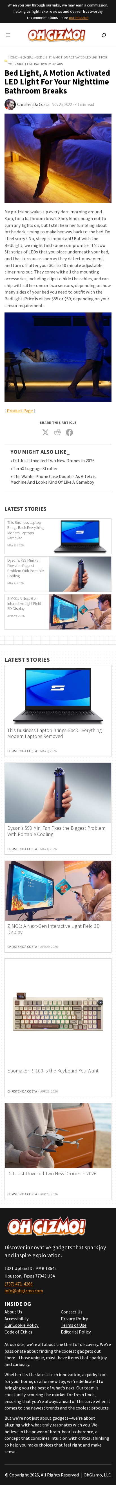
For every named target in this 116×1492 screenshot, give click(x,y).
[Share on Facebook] (69, 432)
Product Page (20, 410)
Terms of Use (73, 1325)
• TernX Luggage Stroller (34, 468)
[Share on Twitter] (45, 432)
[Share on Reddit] (57, 432)
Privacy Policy (74, 1318)
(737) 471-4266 (19, 1284)
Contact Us (71, 1312)
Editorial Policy (76, 1332)
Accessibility (17, 1318)
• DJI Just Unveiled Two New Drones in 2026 (52, 460)
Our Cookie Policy (22, 1325)
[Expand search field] (103, 35)
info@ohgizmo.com (24, 1290)
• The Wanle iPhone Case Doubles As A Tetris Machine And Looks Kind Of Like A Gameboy (53, 479)
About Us (13, 1312)
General (27, 57)
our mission (78, 17)
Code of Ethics (18, 1332)
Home (12, 57)
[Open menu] (8, 35)
